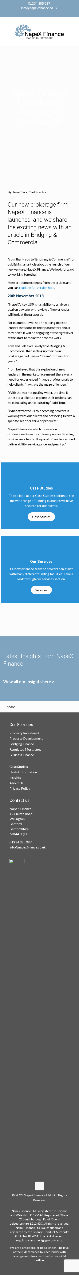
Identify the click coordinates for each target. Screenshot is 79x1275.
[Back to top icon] (39, 1186)
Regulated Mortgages (25, 749)
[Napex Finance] (39, 31)
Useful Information (23, 772)
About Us (16, 783)
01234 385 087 (39, 3)
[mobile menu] (73, 31)
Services (41, 590)
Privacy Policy (19, 788)
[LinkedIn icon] (39, 13)
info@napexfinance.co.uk (39, 8)
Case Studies (41, 517)
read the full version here (36, 287)
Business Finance (21, 755)
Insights (15, 777)
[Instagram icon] (45, 13)
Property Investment (24, 733)
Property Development (26, 738)
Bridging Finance (21, 744)
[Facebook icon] (34, 13)
